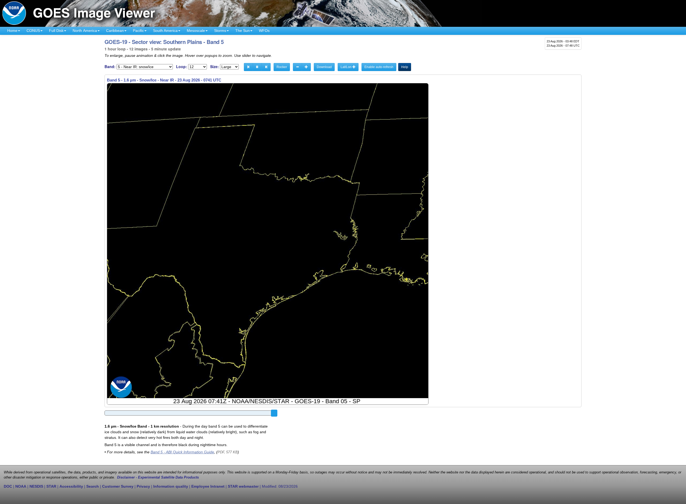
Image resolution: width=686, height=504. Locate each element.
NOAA (20, 486)
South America (165, 30)
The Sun (242, 30)
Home (12, 30)
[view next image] (266, 67)
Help (404, 67)
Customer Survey (117, 486)
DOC (8, 486)
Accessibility (71, 486)
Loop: (181, 66)
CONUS (33, 30)
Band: (110, 66)
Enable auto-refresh (378, 67)
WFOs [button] (264, 30)
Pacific (138, 30)
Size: (214, 66)
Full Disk (56, 30)
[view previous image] (248, 67)
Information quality (170, 486)
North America (85, 30)
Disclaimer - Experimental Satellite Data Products (158, 477)
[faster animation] (306, 67)
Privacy (143, 486)
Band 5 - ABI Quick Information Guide (182, 452)
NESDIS (36, 486)
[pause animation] (257, 67)
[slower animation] (297, 67)
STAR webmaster (243, 486)
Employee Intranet (208, 486)
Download (324, 67)
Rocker (282, 67)
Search (92, 486)
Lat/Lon (346, 67)
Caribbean (115, 30)
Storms (220, 30)
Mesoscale (196, 30)
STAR (51, 486)
